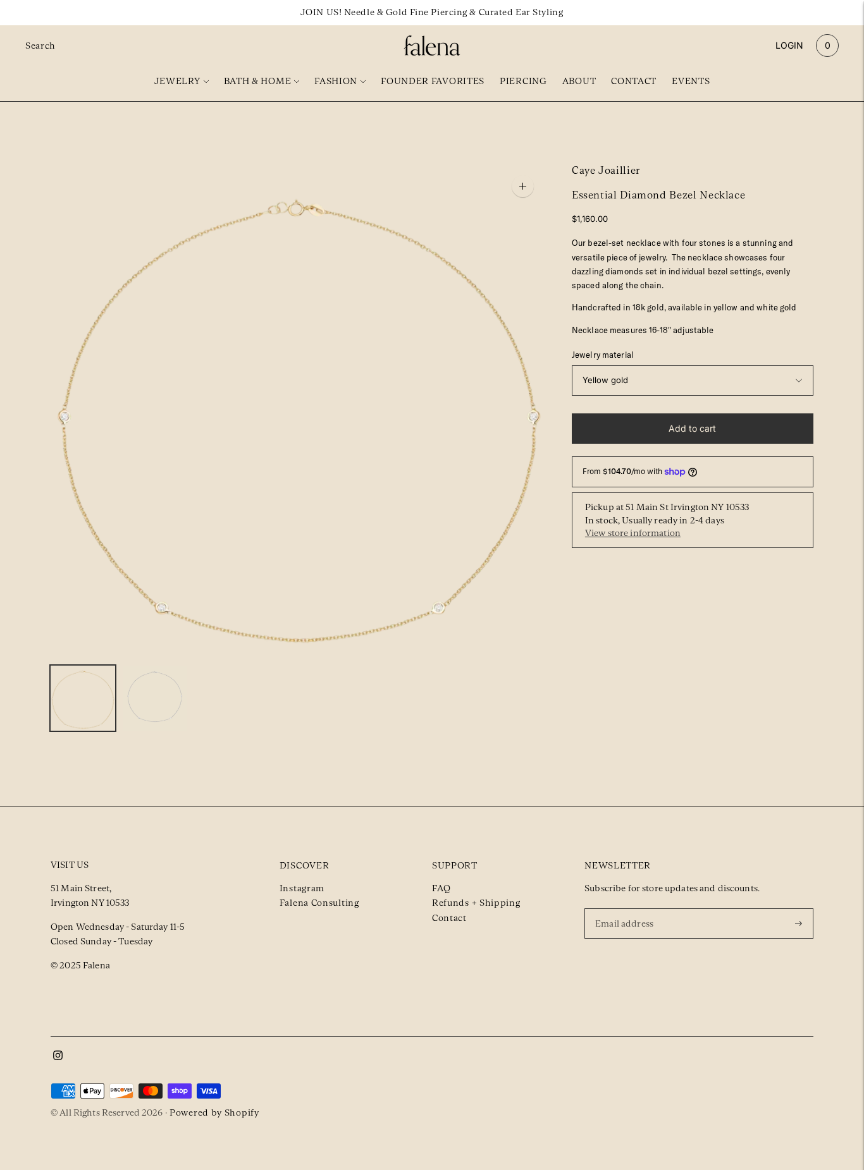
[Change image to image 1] (83, 698)
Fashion (335, 81)
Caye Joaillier (606, 170)
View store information (633, 533)
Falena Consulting (319, 903)
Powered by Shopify (214, 1112)
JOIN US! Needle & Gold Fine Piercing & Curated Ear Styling (431, 12)
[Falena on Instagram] (58, 1057)
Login (789, 45)
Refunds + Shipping (476, 903)
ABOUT (579, 81)
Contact (634, 81)
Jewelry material (603, 355)
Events (691, 81)
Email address (626, 908)
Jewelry (177, 81)
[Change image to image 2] (155, 698)
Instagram (302, 888)
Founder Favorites (432, 81)
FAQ (441, 888)
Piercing (523, 81)
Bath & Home (258, 81)
